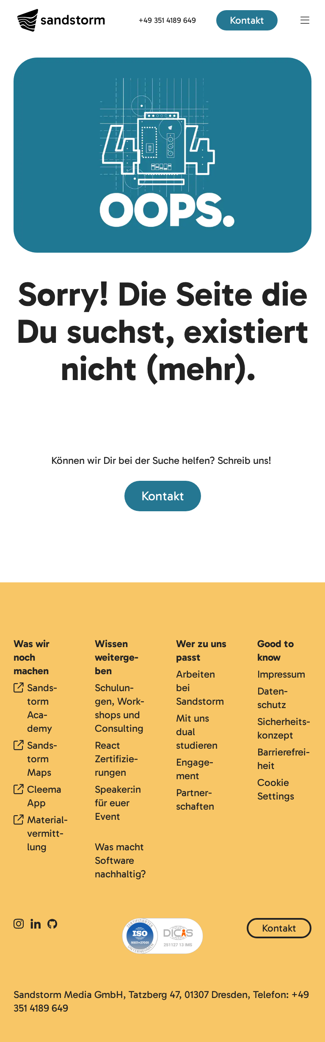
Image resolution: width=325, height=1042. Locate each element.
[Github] (52, 924)
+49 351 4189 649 (167, 20)
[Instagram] (20, 924)
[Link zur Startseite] (61, 20)
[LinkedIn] (35, 924)
